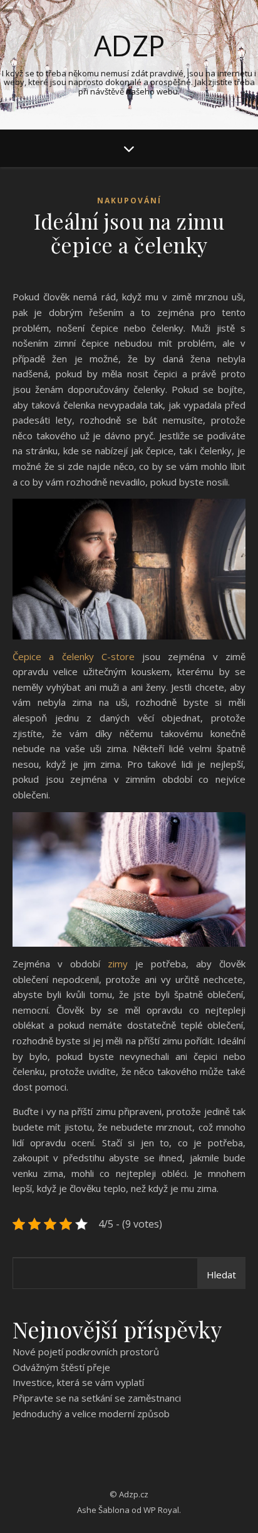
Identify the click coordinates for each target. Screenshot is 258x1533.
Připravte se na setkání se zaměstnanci (97, 1398)
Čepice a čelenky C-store (74, 656)
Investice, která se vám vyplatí (78, 1382)
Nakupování (129, 200)
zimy (114, 963)
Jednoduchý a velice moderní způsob (91, 1413)
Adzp (129, 45)
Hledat (221, 1274)
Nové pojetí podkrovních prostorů (86, 1351)
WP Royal (161, 1509)
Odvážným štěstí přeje (61, 1367)
